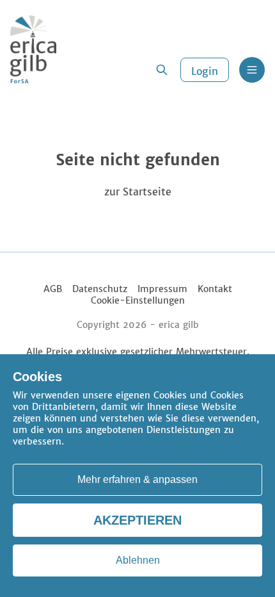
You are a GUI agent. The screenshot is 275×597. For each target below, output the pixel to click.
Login (204, 71)
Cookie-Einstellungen (138, 300)
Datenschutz (99, 289)
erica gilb (179, 325)
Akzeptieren (137, 520)
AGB (52, 289)
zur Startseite (137, 191)
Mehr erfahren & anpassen (137, 479)
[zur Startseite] (33, 49)
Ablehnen (138, 560)
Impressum (162, 289)
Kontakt (215, 289)
